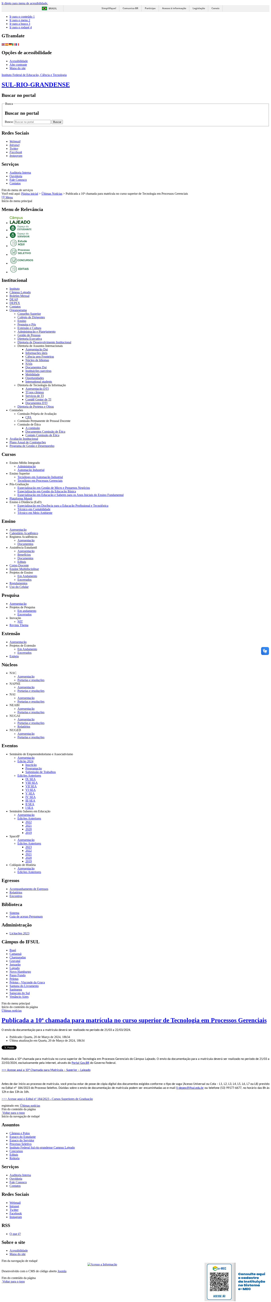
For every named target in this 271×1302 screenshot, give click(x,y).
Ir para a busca (20, 23)
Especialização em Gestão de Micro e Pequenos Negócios (53, 487)
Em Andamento (27, 576)
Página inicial (29, 193)
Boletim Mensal (19, 296)
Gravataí (15, 961)
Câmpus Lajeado (20, 292)
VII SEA (31, 786)
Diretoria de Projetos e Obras (35, 406)
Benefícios (24, 554)
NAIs (28, 363)
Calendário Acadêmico (24, 533)
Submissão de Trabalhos (40, 772)
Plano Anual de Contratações (28, 442)
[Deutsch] (10, 44)
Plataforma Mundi (21, 498)
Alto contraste (18, 64)
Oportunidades (34, 378)
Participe (150, 8)
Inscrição (31, 765)
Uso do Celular (19, 586)
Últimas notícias (12, 1010)
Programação (33, 768)
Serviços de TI (34, 396)
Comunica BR (130, 8)
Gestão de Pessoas (28, 335)
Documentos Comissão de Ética (45, 431)
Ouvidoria (16, 176)
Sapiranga (16, 989)
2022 (28, 822)
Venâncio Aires (19, 996)
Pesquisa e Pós (26, 324)
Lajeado (15, 968)
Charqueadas (18, 957)
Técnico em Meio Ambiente (34, 512)
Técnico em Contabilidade (33, 509)
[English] (3, 44)
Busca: (9, 121)
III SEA (30, 800)
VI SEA (30, 790)
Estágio (14, 656)
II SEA (29, 804)
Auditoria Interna (20, 172)
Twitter (14, 1209)
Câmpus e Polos (20, 1133)
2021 (28, 825)
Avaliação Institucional (24, 438)
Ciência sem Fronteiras (39, 356)
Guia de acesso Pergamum (26, 916)
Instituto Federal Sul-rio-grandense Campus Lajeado (42, 1147)
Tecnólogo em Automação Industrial (40, 477)
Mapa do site (18, 68)
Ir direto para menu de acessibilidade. (25, 3)
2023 (28, 847)
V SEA (30, 793)
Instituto (15, 288)
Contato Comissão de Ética (42, 435)
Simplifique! (109, 8)
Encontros (16, 896)
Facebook (16, 1213)
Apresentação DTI (37, 388)
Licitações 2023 (19, 933)
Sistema (14, 913)
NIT (20, 621)
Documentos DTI (36, 403)
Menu (9, 197)
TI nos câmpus (34, 392)
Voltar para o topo (13, 1112)
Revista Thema (19, 625)
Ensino (21, 321)
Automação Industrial (30, 470)
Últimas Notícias (51, 193)
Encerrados (24, 579)
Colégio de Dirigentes (31, 317)
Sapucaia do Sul (20, 993)
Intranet (14, 1206)
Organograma (18, 310)
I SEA (29, 807)
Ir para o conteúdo (22, 16)
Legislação (199, 8)
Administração (26, 466)
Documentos (25, 544)
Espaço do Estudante (23, 1136)
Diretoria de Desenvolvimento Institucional (44, 342)
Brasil (53, 8)
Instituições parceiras (38, 371)
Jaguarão (15, 964)
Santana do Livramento (24, 986)
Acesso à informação (174, 8)
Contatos (15, 183)
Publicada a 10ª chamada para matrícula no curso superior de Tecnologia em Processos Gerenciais (134, 1020)
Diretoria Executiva (29, 338)
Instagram (16, 1217)
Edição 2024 (25, 761)
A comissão (32, 428)
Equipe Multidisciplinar (24, 569)
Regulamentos (18, 583)
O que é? (15, 1234)
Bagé (13, 950)
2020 (28, 829)
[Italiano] (14, 44)
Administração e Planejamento (36, 331)
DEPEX (15, 303)
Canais (215, 8)
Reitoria (14, 1158)
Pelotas (14, 978)
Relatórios (23, 726)
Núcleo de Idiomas (37, 360)
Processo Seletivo (21, 1144)
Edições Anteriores (29, 775)
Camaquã (15, 953)
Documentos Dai (36, 367)
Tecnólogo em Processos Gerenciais (39, 480)
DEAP (14, 299)
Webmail (15, 1202)
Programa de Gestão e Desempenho (32, 446)
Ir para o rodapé (21, 27)
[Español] (7, 44)
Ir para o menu (20, 20)
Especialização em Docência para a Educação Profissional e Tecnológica (62, 505)
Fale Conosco (18, 179)
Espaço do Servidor (22, 1140)
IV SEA (30, 797)
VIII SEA (31, 782)
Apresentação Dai (36, 349)
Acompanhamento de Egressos (29, 889)
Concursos (16, 1151)
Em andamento (26, 610)
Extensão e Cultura (29, 328)
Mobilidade (32, 374)
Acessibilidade (19, 61)
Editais (21, 561)
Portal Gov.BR (80, 1063)
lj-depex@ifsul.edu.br (190, 1088)
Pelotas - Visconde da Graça (27, 982)
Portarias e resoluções (30, 680)
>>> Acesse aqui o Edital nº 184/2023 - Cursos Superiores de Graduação (47, 1099)
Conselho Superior (29, 313)
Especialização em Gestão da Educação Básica (46, 491)
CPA (28, 417)
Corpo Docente (19, 565)
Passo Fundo (18, 975)
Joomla (62, 1271)
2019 (28, 832)
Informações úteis (36, 353)
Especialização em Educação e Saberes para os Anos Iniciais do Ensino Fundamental (70, 495)
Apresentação (18, 529)
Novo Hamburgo (20, 971)
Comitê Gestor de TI (38, 399)
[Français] (17, 44)
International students (38, 381)
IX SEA (30, 779)
